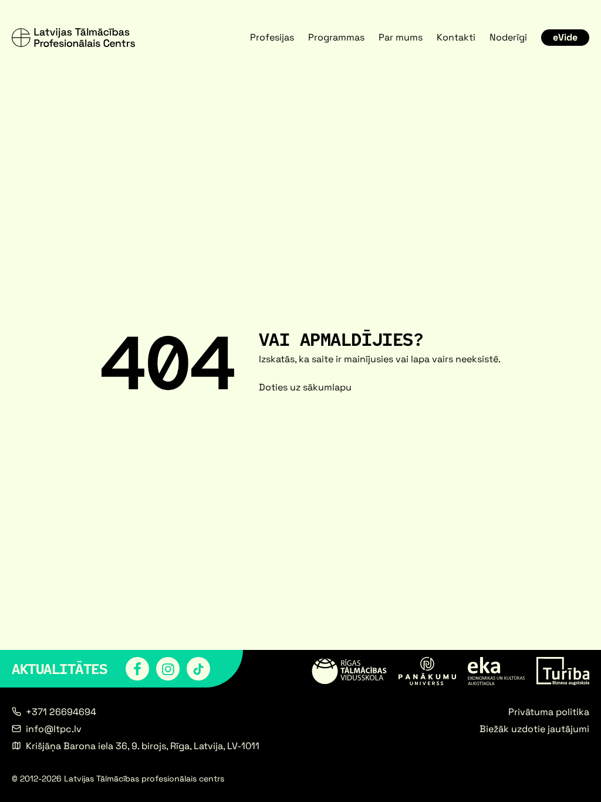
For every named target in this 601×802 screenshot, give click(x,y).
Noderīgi (508, 37)
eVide (565, 37)
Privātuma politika (548, 712)
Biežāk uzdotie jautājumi (534, 729)
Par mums (401, 37)
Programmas (336, 37)
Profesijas (272, 37)
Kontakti (456, 37)
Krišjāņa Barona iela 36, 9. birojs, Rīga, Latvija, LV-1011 (142, 746)
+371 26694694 (61, 712)
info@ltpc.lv (54, 729)
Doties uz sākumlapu (305, 387)
